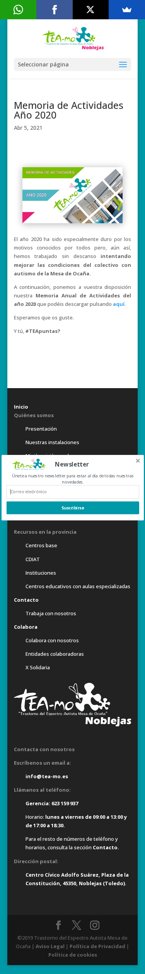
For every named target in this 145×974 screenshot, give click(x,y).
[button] (71, 464)
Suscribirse (72, 508)
